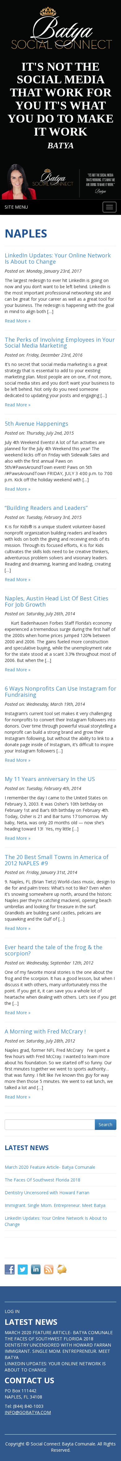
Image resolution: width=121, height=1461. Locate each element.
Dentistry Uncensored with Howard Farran (47, 1192)
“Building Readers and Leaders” (46, 507)
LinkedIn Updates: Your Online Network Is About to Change (58, 258)
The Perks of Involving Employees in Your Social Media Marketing (60, 342)
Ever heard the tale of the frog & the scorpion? (53, 950)
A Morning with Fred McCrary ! (45, 1031)
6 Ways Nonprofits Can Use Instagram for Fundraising (60, 691)
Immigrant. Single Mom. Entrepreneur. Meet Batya (55, 1205)
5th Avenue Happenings (36, 423)
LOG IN (12, 1311)
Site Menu (16, 207)
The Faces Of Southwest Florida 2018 (42, 1180)
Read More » (17, 321)
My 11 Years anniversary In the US (50, 779)
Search (105, 1124)
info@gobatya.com (28, 1412)
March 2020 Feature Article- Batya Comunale (50, 1167)
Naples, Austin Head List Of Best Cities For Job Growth (56, 601)
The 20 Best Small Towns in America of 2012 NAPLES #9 (57, 860)
